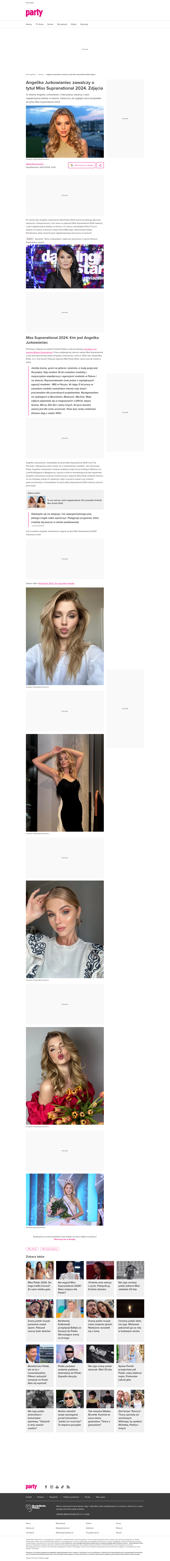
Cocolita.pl (30, 1532)
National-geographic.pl (64, 1532)
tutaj (46, 1558)
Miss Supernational (49, 1249)
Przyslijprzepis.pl (92, 1532)
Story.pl (119, 1532)
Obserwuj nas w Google (83, 165)
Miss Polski (32, 1249)
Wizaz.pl (119, 1528)
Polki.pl (88, 1523)
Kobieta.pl (89, 1528)
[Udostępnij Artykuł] (100, 165)
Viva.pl (118, 1523)
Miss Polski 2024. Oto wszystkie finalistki (56, 583)
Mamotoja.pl (60, 1523)
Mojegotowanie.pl (62, 1528)
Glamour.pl (30, 1528)
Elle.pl (28, 1523)
